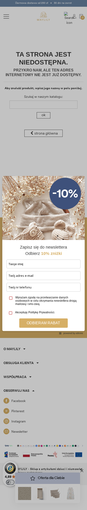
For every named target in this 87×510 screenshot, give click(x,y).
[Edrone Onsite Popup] (43, 255)
